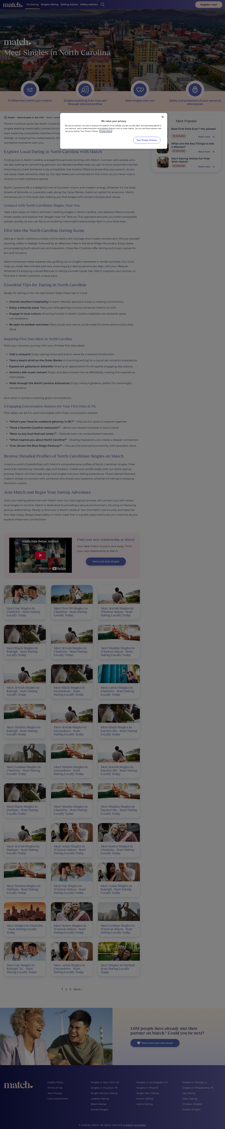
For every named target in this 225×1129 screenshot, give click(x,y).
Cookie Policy (106, 131)
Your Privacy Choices (147, 140)
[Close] (162, 117)
